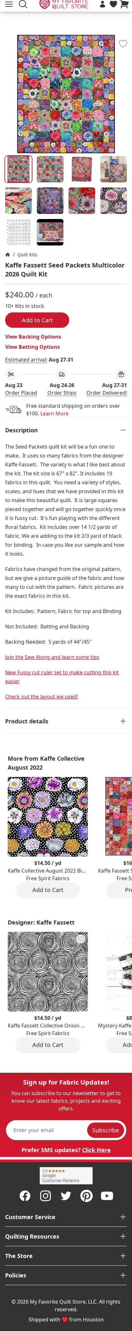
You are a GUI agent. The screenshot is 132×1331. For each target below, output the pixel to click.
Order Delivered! (107, 392)
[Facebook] (25, 1195)
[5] (50, 200)
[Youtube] (107, 1195)
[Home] (7, 254)
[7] (113, 200)
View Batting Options (32, 346)
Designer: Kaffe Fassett (41, 922)
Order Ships (62, 392)
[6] (82, 200)
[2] (82, 169)
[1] (50, 169)
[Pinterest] (86, 1195)
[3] (113, 169)
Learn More (54, 413)
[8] (18, 232)
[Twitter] (66, 1195)
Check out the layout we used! (41, 696)
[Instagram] (45, 1195)
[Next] (124, 89)
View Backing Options (33, 336)
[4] (18, 200)
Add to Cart (37, 320)
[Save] (123, 43)
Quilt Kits (27, 255)
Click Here (96, 1150)
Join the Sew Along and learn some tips (52, 657)
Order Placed (21, 392)
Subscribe (105, 1130)
